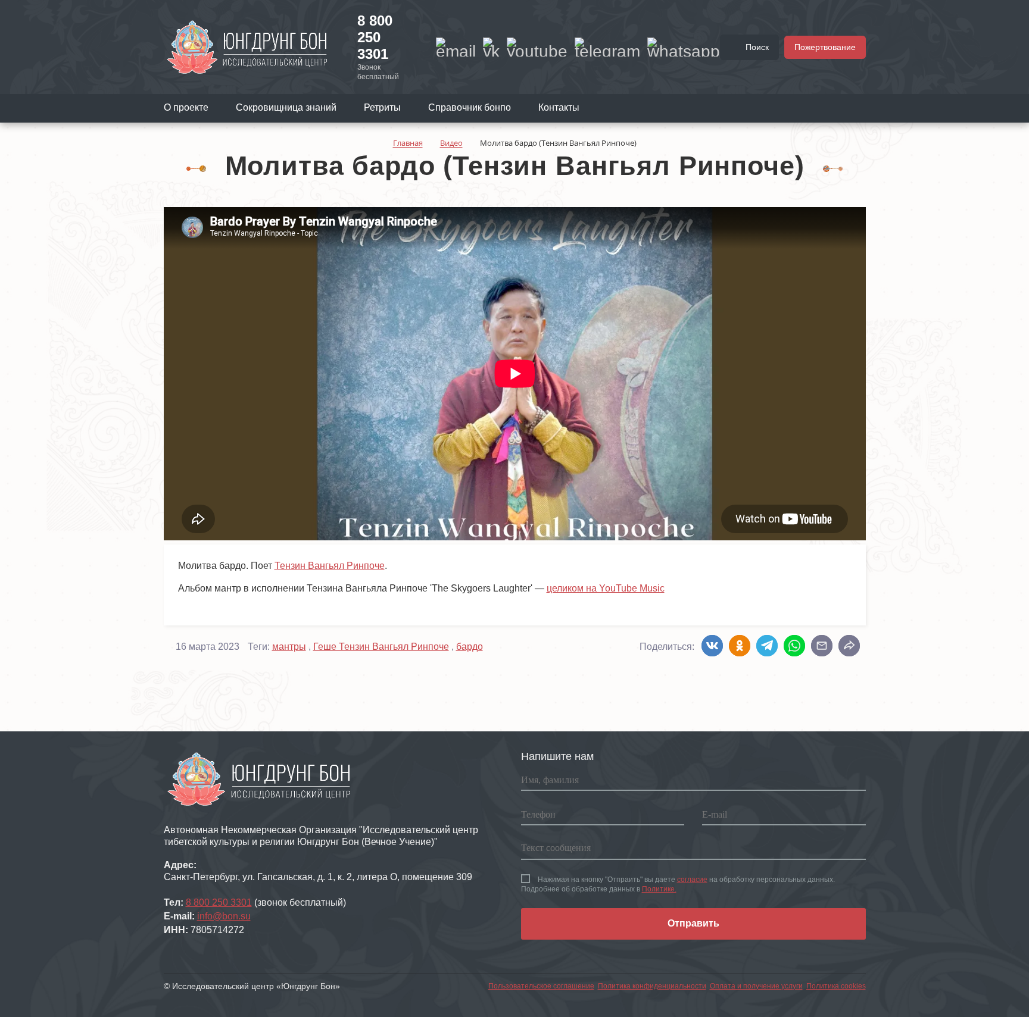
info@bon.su (224, 916)
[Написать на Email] (456, 47)
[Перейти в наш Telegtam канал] (607, 47)
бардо (469, 647)
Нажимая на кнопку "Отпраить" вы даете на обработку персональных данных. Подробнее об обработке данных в (678, 884)
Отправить (693, 923)
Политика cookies (836, 986)
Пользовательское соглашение (541, 986)
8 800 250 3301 (374, 37)
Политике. (659, 889)
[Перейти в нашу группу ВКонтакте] (491, 47)
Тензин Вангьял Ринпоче (330, 566)
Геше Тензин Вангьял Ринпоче (381, 647)
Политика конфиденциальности (652, 986)
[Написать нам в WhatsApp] (683, 47)
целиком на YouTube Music (606, 588)
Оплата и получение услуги (756, 986)
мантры (289, 647)
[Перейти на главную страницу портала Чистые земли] (247, 46)
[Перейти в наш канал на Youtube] (537, 47)
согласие (692, 879)
